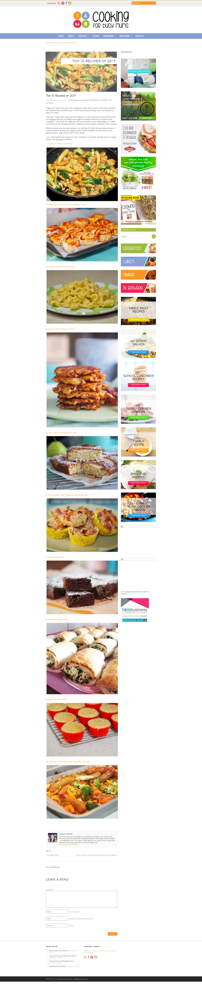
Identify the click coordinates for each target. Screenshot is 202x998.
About (71, 36)
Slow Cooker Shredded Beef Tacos (61, 961)
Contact (139, 36)
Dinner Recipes (74, 100)
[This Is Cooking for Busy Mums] (101, 27)
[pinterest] (63, 3)
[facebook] (66, 3)
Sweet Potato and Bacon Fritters (61, 329)
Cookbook (108, 36)
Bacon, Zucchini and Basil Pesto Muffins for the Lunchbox (96, 855)
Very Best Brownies (56, 557)
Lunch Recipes (85, 100)
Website (71, 925)
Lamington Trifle (52, 855)
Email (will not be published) (81, 919)
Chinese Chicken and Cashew (61, 143)
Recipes (82, 36)
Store (96, 36)
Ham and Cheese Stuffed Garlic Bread (62, 956)
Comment (49, 890)
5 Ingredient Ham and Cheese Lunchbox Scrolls (67, 204)
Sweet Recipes (95, 100)
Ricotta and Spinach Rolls (58, 619)
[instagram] (69, 3)
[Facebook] (88, 957)
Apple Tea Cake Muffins (57, 699)
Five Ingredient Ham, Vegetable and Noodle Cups (68, 495)
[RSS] (85, 957)
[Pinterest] (91, 957)
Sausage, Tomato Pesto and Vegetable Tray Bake (69, 761)
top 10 (48, 851)
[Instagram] (95, 957)
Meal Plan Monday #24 (57, 966)
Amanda (105, 100)
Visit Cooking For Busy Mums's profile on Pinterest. (135, 593)
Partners (124, 36)
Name (74, 912)
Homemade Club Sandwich (58, 951)
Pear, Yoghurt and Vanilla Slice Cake (62, 432)
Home (61, 36)
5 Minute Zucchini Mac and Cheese (61, 266)
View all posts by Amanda (69, 844)
